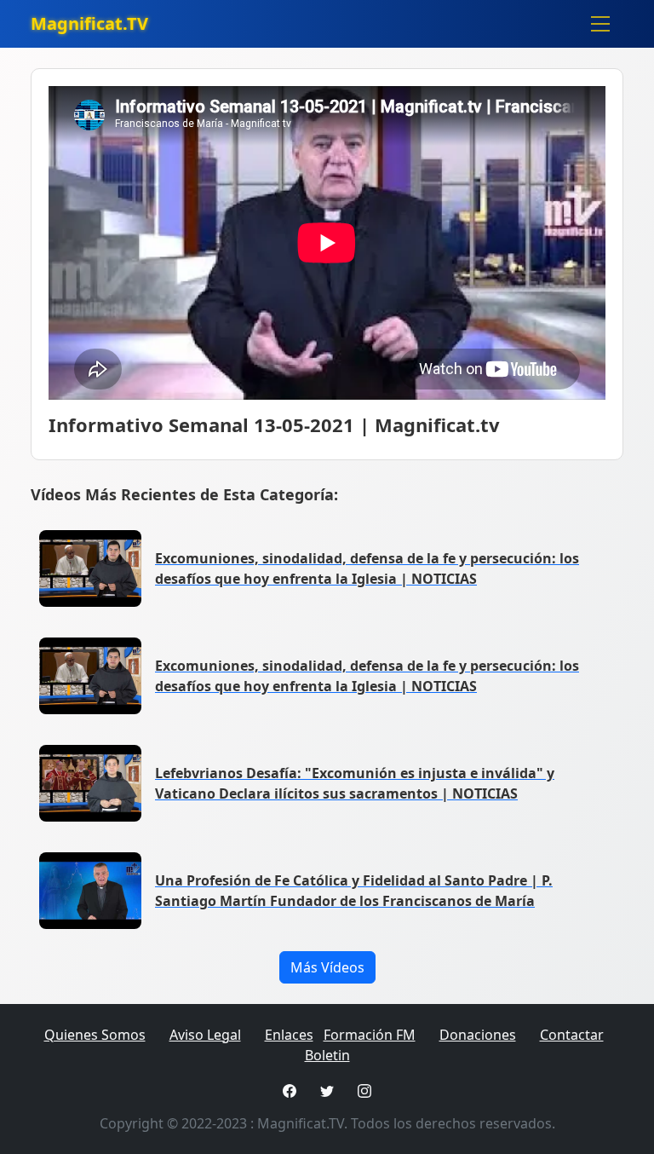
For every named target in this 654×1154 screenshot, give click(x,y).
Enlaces (289, 1034)
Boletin (327, 1055)
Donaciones (477, 1034)
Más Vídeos (327, 967)
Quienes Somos (95, 1034)
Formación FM (370, 1034)
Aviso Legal (205, 1034)
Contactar (572, 1034)
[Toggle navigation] (600, 24)
